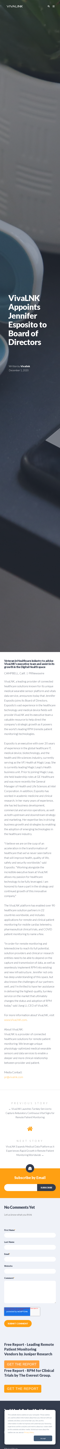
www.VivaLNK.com (15, 1019)
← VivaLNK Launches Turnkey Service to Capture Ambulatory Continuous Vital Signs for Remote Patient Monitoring (30, 1113)
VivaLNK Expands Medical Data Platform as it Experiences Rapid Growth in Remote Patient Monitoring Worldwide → (30, 1150)
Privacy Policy (29, 1432)
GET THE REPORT (22, 1364)
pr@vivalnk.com (13, 1077)
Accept (43, 1438)
